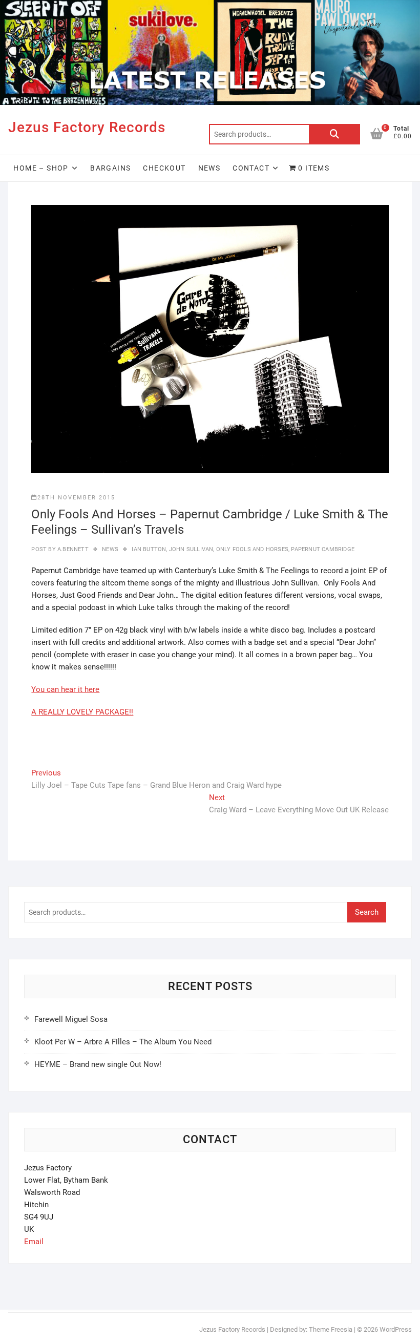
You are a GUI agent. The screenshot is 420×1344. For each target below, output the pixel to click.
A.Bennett (72, 549)
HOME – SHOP (40, 168)
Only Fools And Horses (252, 549)
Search (334, 134)
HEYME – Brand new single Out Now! (97, 1064)
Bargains (110, 168)
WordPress (396, 1329)
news (110, 549)
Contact (251, 168)
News (209, 168)
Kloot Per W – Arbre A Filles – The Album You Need (123, 1041)
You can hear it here (65, 689)
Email (34, 1241)
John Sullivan (191, 549)
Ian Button (149, 549)
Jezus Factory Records (86, 127)
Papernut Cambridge (322, 549)
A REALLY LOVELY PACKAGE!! (82, 712)
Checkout (164, 168)
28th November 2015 (76, 497)
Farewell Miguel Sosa (71, 1019)
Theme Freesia (330, 1329)
